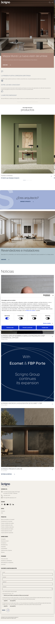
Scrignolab (3, 546)
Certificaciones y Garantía (6, 550)
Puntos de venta (4, 558)
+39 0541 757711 (6, 495)
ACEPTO (6, 600)
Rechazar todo (10, 327)
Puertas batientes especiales (7, 532)
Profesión (4, 586)
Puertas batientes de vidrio (6, 530)
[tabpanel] (27, 147)
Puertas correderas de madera (7, 523)
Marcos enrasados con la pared (7, 519)
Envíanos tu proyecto (25, 201)
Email (3, 572)
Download (3, 564)
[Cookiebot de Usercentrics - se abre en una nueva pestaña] (44, 295)
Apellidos (4, 581)
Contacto (3, 511)
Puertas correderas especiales (7, 527)
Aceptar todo (45, 327)
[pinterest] (5, 504)
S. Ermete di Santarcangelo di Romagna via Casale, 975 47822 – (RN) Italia (11, 492)
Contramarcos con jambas (6, 521)
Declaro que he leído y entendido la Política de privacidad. (16, 595)
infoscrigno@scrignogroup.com (9, 497)
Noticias (2, 552)
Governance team (5, 541)
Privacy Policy (14, 618)
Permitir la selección (27, 327)
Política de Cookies (30, 310)
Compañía (3, 539)
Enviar (3, 610)
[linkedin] (13, 504)
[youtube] (7, 504)
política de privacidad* (12, 591)
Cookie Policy (9, 618)
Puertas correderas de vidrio (7, 525)
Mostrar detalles (47, 323)
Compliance (3, 542)
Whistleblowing (4, 544)
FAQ (2, 513)
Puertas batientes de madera (7, 528)
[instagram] (10, 504)
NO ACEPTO (13, 600)
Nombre (4, 577)
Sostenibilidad (4, 548)
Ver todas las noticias (6, 474)
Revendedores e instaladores (7, 562)
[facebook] (2, 504)
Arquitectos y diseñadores (6, 560)
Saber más (5, 65)
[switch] (21, 318)
